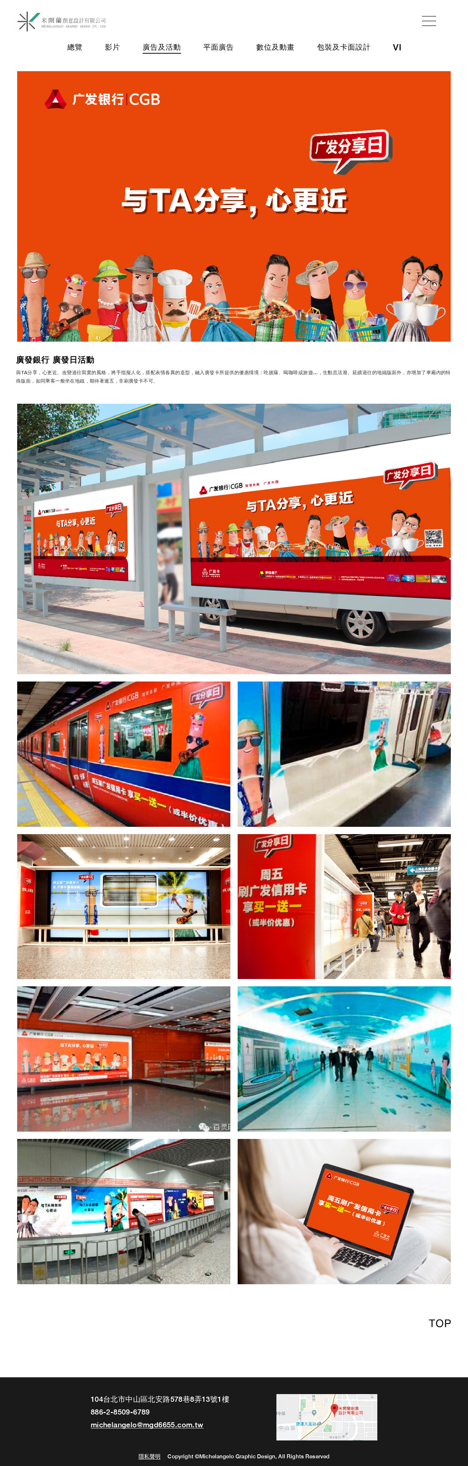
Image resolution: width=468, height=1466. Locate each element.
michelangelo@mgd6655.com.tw (147, 1424)
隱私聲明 (150, 1456)
